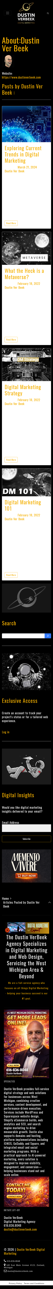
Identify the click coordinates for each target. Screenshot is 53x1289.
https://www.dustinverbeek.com (21, 77)
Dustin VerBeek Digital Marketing (24, 1251)
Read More (11, 223)
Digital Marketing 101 (23, 505)
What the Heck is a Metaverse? (24, 274)
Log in (5, 731)
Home (5, 898)
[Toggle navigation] (7, 13)
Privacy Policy (15, 1283)
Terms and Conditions (34, 1283)
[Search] (48, 635)
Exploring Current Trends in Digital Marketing (23, 154)
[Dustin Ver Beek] (26, 13)
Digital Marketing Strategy (23, 390)
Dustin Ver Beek (14, 171)
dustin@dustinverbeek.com (20, 1229)
